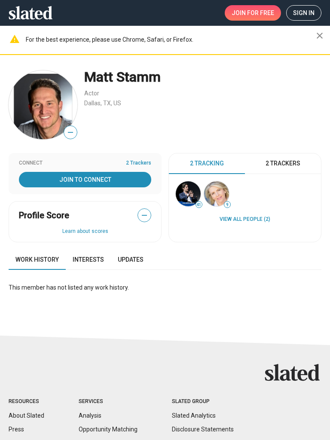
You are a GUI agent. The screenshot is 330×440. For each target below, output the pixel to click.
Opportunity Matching (108, 429)
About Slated (26, 415)
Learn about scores (85, 231)
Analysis (90, 415)
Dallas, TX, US (102, 103)
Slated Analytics (194, 415)
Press (16, 429)
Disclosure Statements (203, 429)
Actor (91, 93)
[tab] (207, 163)
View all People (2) (245, 219)
